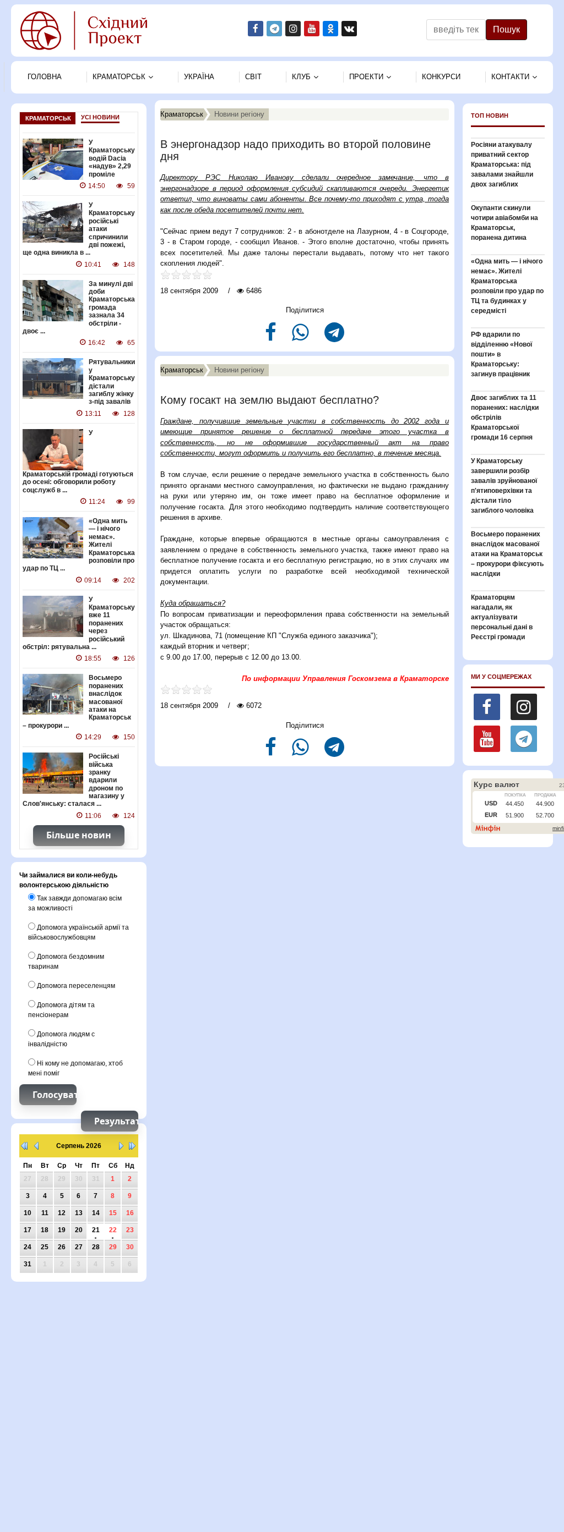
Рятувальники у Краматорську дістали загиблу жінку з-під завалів (112, 381)
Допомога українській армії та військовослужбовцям (78, 932)
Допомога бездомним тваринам (66, 961)
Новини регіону (239, 114)
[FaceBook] (271, 337)
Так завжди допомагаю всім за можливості (75, 903)
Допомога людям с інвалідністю (61, 1039)
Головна (45, 77)
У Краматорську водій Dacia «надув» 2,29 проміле (112, 158)
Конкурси (441, 77)
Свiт (253, 77)
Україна (199, 77)
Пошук (506, 29)
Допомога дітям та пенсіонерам (61, 1010)
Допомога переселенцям (75, 986)
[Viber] (301, 337)
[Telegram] (334, 337)
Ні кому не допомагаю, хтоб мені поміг (75, 1068)
